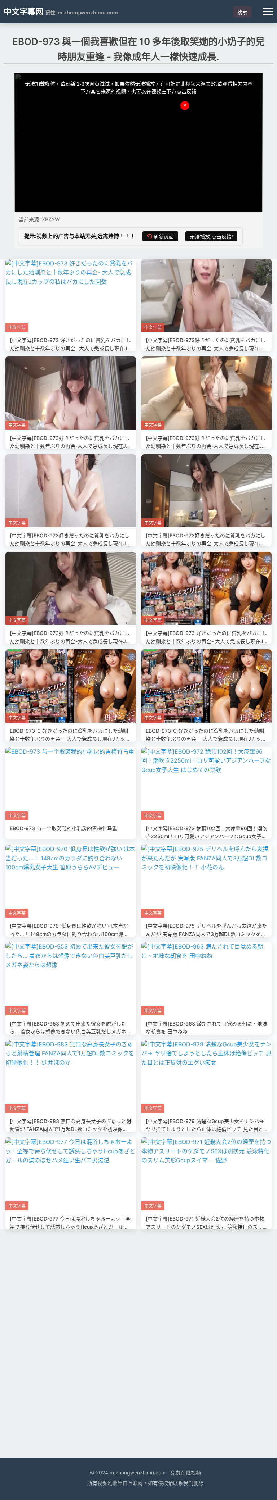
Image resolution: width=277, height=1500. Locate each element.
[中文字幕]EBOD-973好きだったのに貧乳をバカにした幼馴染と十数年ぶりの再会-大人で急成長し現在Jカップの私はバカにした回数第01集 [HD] (70, 641)
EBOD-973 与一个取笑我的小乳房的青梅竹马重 (63, 828)
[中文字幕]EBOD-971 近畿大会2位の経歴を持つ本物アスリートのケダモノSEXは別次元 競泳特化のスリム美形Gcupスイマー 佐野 (205, 1226)
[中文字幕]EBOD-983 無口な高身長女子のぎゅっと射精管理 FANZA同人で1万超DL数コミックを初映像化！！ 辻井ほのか (70, 1129)
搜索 (242, 12)
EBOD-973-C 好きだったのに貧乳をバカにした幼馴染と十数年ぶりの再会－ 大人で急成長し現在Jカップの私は (70, 739)
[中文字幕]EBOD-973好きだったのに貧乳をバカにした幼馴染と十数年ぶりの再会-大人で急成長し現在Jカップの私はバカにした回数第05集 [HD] (70, 446)
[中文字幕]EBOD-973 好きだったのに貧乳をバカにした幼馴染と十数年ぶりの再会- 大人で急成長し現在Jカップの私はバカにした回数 (70, 348)
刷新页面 (164, 237)
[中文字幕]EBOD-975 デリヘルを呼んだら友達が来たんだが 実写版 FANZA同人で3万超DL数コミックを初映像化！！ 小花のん (206, 934)
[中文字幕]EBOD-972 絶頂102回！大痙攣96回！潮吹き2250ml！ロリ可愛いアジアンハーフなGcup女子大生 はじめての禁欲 (206, 836)
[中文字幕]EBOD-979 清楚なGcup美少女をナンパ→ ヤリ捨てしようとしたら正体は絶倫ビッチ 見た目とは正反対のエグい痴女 (205, 1129)
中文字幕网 (23, 11)
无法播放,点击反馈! (211, 237)
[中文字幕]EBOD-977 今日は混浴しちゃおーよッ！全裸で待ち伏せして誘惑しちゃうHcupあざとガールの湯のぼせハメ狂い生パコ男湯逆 (70, 1226)
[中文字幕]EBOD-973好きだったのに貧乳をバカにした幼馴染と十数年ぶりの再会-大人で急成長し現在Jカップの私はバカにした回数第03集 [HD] (70, 543)
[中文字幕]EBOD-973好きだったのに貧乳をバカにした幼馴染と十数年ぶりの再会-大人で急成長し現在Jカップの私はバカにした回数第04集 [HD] (206, 446)
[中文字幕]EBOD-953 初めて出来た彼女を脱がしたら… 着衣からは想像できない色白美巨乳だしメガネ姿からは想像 (70, 1032)
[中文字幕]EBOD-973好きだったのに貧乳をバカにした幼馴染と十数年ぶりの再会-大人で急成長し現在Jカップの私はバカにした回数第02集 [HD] (206, 543)
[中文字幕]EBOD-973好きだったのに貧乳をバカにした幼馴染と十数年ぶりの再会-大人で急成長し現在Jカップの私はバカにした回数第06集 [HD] (206, 348)
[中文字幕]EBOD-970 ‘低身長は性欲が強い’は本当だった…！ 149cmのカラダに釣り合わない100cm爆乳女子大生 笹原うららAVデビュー (69, 934)
